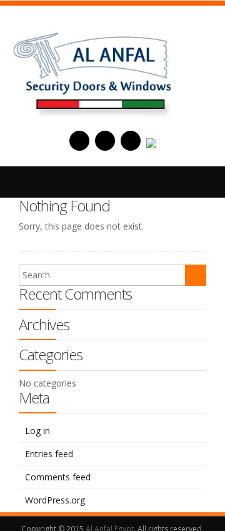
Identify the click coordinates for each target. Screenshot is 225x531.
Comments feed (58, 477)
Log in (37, 431)
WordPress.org (55, 500)
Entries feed (49, 454)
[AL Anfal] (94, 68)
